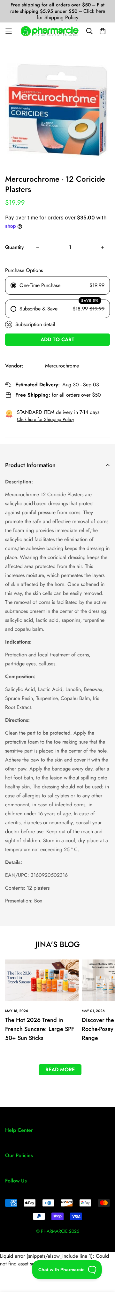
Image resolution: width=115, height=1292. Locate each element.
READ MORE (60, 1069)
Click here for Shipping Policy (71, 14)
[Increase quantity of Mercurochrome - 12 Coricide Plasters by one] (102, 247)
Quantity (14, 247)
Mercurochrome (62, 365)
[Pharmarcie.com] (50, 31)
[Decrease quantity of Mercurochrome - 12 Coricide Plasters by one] (37, 247)
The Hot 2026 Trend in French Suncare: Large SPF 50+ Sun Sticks (39, 1029)
